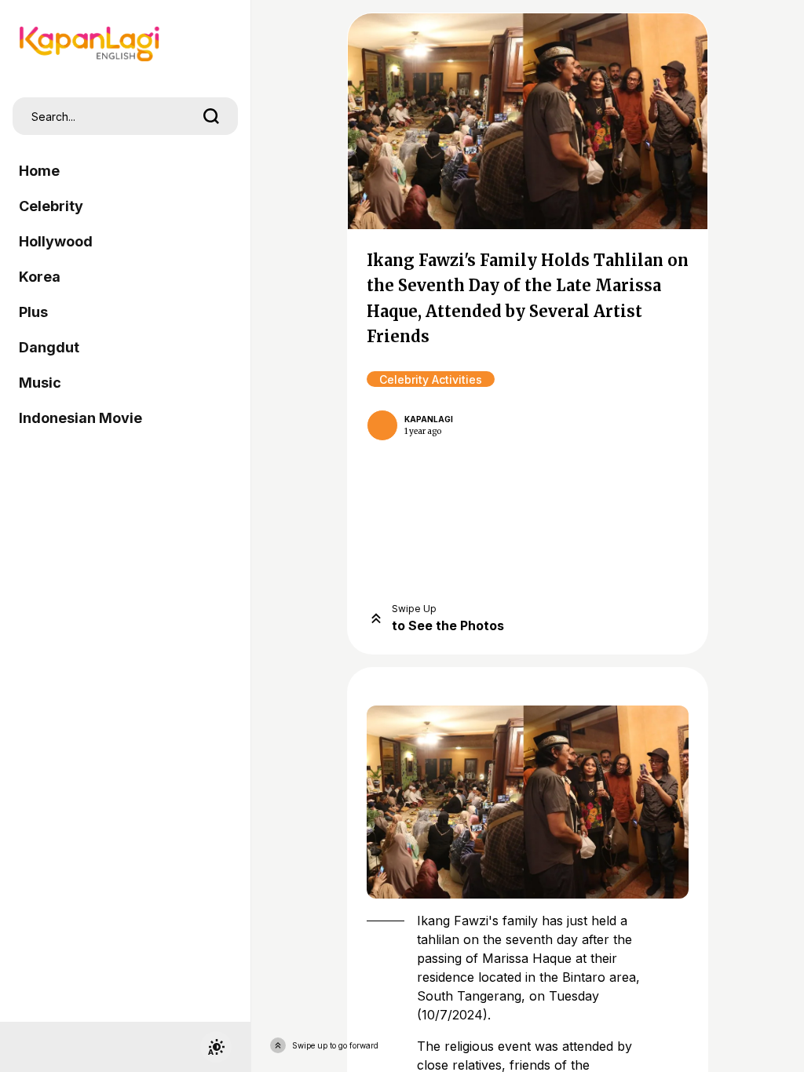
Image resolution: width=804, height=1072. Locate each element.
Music (40, 382)
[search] (211, 116)
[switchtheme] (216, 1047)
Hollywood (56, 241)
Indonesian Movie (80, 418)
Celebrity (51, 206)
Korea (39, 276)
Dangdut (49, 347)
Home (39, 170)
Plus (33, 312)
